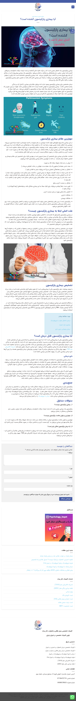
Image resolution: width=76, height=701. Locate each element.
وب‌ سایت (69, 486)
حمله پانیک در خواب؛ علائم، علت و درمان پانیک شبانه (56, 556)
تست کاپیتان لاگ (67, 595)
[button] (72, 6)
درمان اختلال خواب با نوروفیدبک (60, 320)
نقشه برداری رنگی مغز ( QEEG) (63, 588)
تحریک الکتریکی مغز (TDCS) (64, 585)
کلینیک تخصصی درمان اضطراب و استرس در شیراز (60, 647)
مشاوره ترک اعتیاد (64, 325)
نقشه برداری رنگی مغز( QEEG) (66, 664)
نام (71, 469)
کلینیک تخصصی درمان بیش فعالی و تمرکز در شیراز (60, 651)
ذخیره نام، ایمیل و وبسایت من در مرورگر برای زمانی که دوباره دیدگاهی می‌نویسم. (46, 495)
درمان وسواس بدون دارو (62, 329)
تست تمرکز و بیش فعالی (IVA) (63, 599)
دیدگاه (70, 453)
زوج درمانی (69, 592)
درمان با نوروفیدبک (44, 396)
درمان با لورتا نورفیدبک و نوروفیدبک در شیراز (62, 654)
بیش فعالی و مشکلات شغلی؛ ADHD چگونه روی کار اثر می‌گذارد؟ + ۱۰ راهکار (50, 570)
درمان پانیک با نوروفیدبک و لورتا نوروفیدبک (59, 567)
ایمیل (70, 477)
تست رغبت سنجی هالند (65, 602)
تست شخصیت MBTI (66, 606)
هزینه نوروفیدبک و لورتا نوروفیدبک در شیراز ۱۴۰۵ (58, 563)
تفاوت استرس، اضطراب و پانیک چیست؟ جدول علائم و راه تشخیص (52, 559)
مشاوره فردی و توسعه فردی (38, 16)
